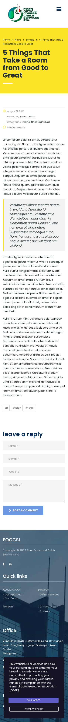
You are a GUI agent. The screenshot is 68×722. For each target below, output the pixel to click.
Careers (45, 611)
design (16, 408)
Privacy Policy (34, 709)
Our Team (11, 598)
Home (6, 39)
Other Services (49, 594)
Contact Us (45, 606)
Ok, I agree (33, 700)
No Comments (16, 127)
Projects (8, 606)
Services (43, 589)
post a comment (25, 510)
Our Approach (14, 594)
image (30, 408)
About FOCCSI (12, 589)
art (6, 408)
